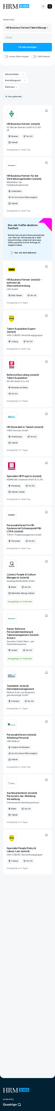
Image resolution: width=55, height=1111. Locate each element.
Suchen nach (8, 19)
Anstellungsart (13, 80)
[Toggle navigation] (43, 6)
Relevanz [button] (10, 87)
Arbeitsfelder (12, 74)
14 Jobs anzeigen (27, 47)
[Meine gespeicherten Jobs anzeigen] (50, 6)
